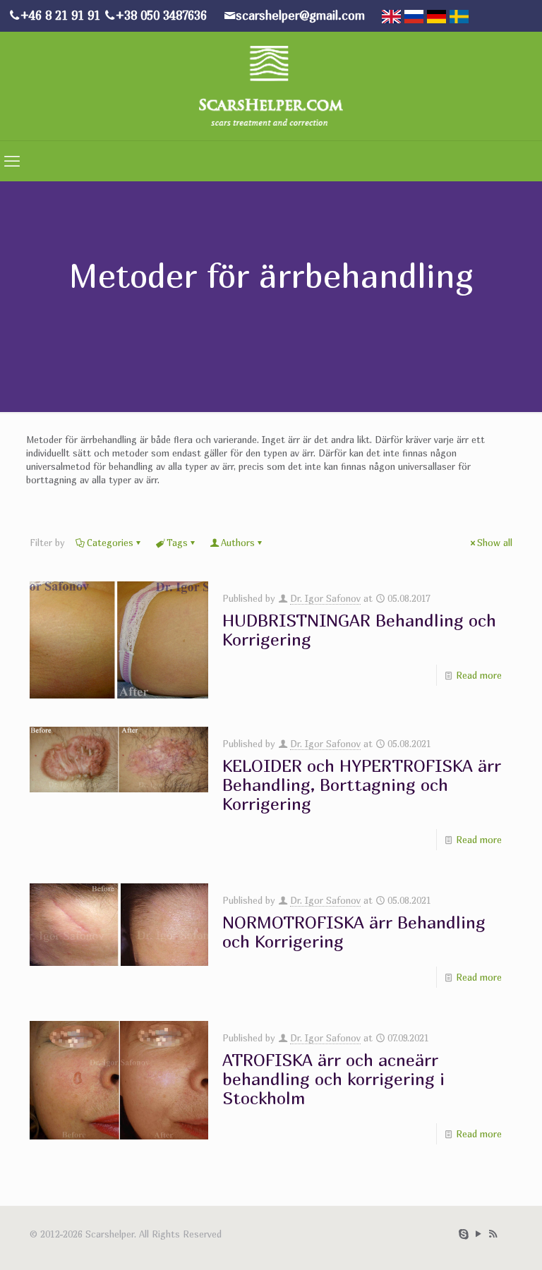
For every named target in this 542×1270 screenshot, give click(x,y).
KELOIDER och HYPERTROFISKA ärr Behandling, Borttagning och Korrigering (361, 785)
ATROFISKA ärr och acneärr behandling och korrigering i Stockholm (333, 1079)
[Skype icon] (463, 1233)
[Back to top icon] (484, 1249)
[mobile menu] (12, 161)
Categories (110, 542)
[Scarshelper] (271, 84)
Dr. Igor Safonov (325, 598)
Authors (238, 542)
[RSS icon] (493, 1233)
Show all (494, 542)
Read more (479, 675)
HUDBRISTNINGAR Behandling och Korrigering (359, 629)
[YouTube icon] (478, 1233)
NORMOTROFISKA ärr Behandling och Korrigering (354, 931)
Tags (177, 542)
